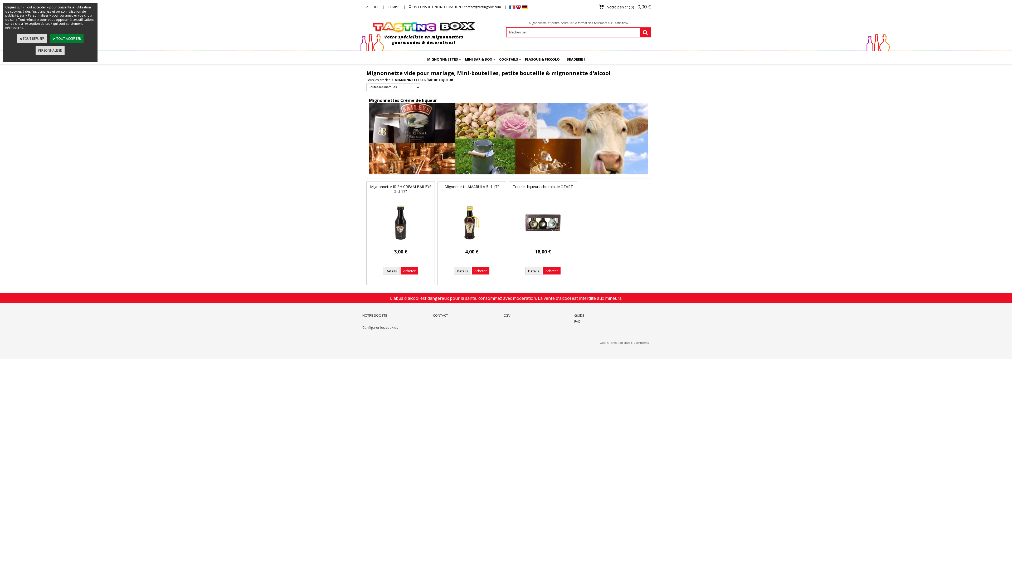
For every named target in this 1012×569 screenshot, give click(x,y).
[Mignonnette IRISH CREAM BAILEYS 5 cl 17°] (400, 244)
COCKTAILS (508, 59)
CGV (507, 315)
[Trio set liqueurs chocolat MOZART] (542, 244)
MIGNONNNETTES (442, 59)
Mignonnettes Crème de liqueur (424, 80)
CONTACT (440, 315)
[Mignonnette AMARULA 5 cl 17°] (471, 244)
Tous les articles (378, 80)
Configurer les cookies (380, 327)
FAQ (577, 321)
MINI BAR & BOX (478, 59)
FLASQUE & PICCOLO (542, 59)
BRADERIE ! (576, 59)
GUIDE (579, 315)
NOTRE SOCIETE (374, 315)
